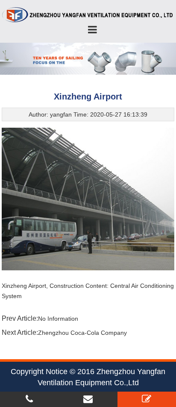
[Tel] (29, 399)
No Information (58, 318)
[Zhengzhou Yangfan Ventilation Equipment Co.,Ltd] (88, 14)
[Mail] (88, 399)
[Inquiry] (146, 399)
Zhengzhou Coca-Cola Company (82, 332)
